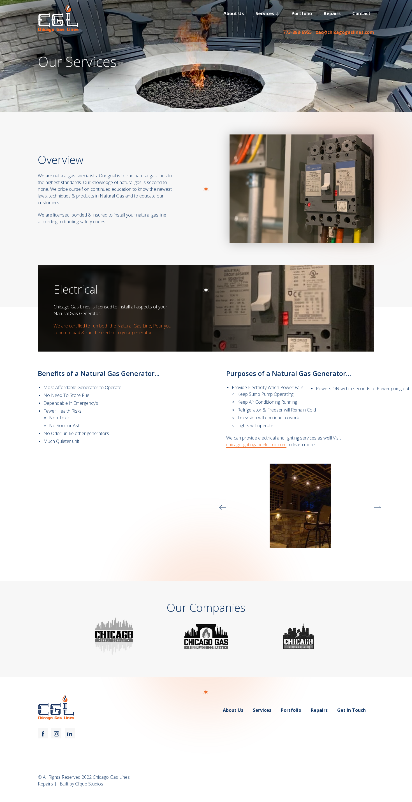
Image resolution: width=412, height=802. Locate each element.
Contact (361, 13)
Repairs (332, 13)
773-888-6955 (297, 32)
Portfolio (301, 13)
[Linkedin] (70, 733)
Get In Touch (351, 710)
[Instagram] (56, 733)
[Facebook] (43, 733)
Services (265, 13)
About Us (233, 13)
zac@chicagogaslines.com (345, 32)
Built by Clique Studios (81, 784)
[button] (223, 507)
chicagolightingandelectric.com (256, 444)
